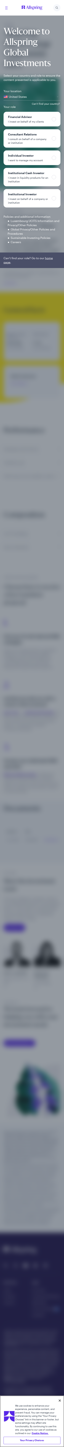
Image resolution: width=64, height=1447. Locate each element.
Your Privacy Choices (32, 1440)
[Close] (60, 1400)
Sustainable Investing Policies (30, 237)
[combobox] (32, 96)
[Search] (56, 7)
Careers (16, 242)
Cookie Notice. (40, 1433)
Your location (13, 91)
